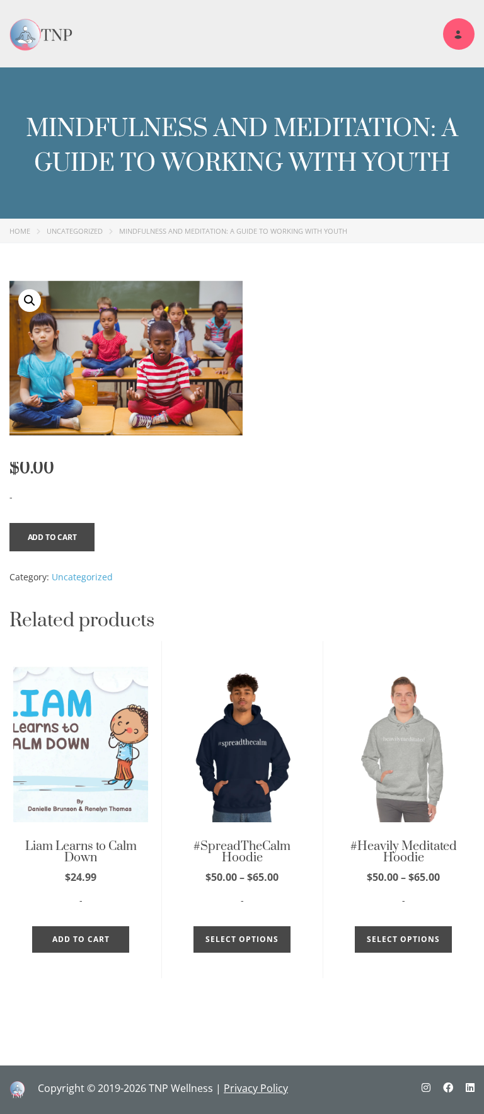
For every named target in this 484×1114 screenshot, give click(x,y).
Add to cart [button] (81, 939)
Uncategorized (75, 231)
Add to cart (52, 537)
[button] (29, 300)
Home (19, 231)
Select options (242, 939)
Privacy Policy (256, 1088)
